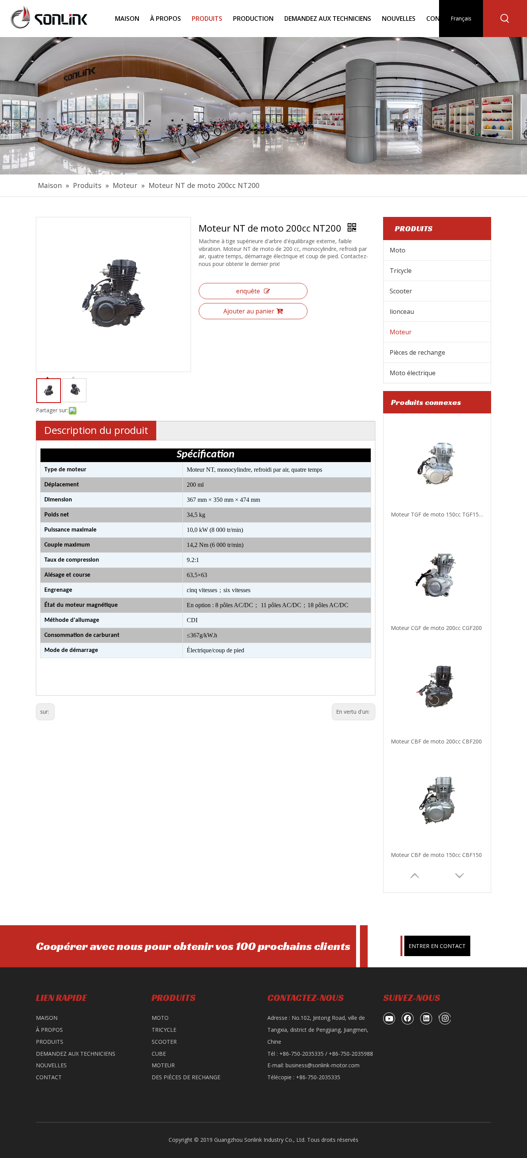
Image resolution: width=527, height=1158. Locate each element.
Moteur (401, 332)
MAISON (46, 1017)
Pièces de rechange (417, 352)
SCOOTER (164, 1041)
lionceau (402, 311)
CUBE (159, 1053)
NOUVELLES (51, 1065)
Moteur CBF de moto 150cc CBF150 (436, 741)
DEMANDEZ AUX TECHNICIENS (75, 1053)
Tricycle (401, 270)
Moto (397, 250)
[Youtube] (389, 1018)
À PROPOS (49, 1029)
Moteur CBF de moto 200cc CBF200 (436, 628)
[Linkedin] (426, 1018)
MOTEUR (163, 1065)
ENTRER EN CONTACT (437, 946)
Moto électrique (413, 373)
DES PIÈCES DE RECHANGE (186, 1077)
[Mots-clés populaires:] (505, 18)
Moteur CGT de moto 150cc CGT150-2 (437, 855)
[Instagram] (445, 1018)
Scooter (401, 291)
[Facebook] (408, 1018)
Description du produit (96, 430)
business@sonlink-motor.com (322, 1065)
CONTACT (49, 1077)
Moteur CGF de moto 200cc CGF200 (436, 514)
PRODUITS (49, 1041)
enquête (248, 291)
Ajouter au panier (248, 311)
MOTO (160, 1017)
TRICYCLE (164, 1029)
